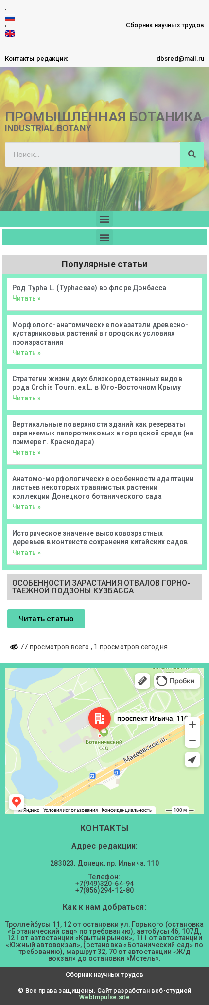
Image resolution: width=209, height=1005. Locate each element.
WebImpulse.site (104, 997)
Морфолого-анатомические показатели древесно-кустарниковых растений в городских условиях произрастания (100, 333)
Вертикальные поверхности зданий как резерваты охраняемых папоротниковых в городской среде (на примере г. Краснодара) (102, 433)
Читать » (26, 298)
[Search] (192, 154)
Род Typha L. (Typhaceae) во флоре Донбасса (89, 288)
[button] (104, 219)
